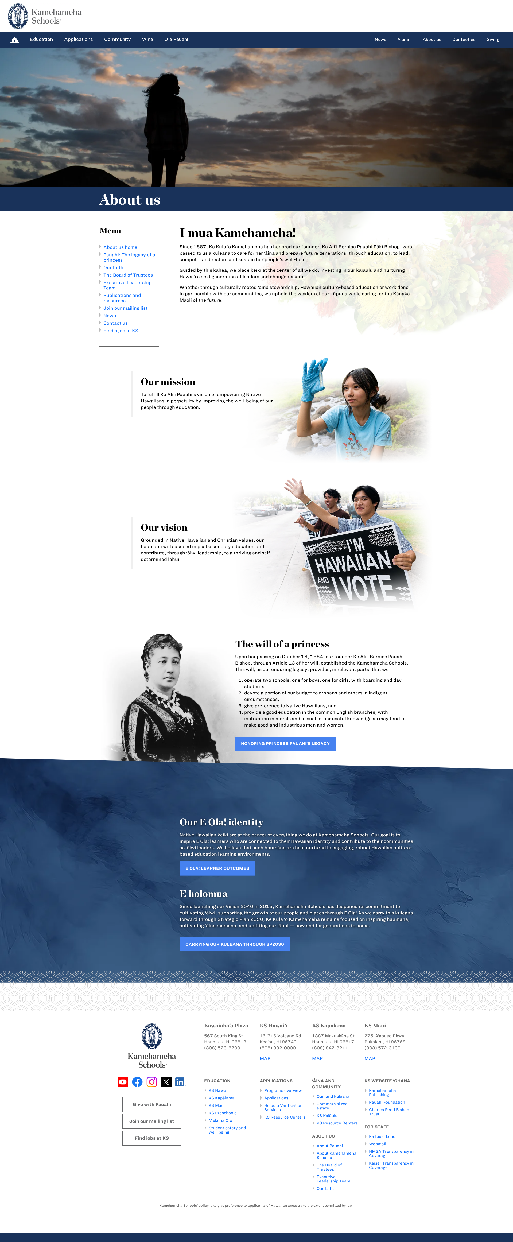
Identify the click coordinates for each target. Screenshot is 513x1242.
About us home (120, 247)
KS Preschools (222, 1113)
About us (432, 39)
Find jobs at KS (152, 1138)
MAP (265, 1058)
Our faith (113, 267)
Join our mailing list (125, 308)
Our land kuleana (333, 1096)
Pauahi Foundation (387, 1102)
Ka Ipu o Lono (382, 1136)
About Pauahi (330, 1146)
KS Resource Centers (284, 1117)
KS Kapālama (222, 1098)
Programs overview (283, 1090)
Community (117, 39)
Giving (493, 39)
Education (41, 39)
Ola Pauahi (176, 39)
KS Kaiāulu (327, 1115)
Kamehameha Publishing (382, 1092)
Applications (78, 39)
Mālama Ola (220, 1120)
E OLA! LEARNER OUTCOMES (217, 868)
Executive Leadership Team (333, 1179)
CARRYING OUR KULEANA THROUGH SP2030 (234, 944)
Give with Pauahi (152, 1104)
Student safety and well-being (227, 1130)
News (380, 39)
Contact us (463, 39)
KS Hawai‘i (219, 1090)
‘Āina (147, 39)
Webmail (377, 1144)
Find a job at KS (120, 330)
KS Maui (217, 1105)
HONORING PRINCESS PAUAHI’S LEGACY (285, 744)
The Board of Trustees (128, 275)
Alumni (404, 39)
